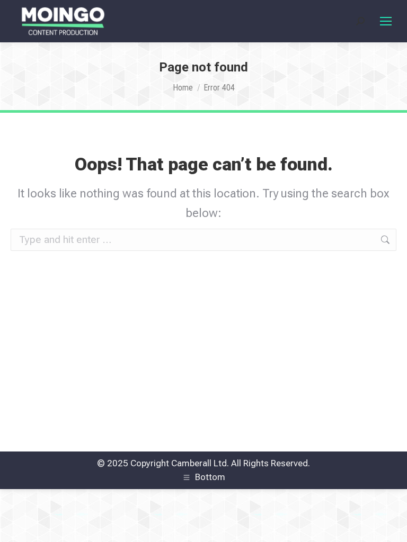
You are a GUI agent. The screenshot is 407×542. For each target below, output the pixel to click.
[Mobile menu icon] (385, 21)
